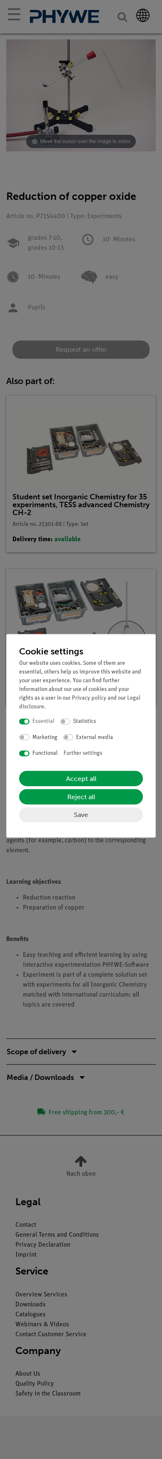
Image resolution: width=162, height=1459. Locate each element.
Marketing (44, 737)
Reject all (81, 796)
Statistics (84, 721)
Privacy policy (89, 698)
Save (81, 814)
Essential (43, 721)
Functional (45, 753)
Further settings (83, 753)
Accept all (81, 778)
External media (94, 737)
